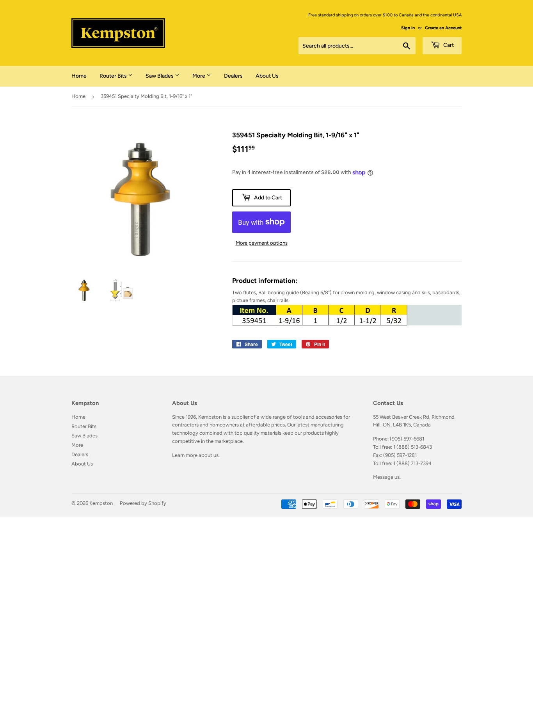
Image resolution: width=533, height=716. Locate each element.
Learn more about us (195, 455)
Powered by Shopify (143, 503)
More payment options (262, 243)
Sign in (408, 27)
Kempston (101, 503)
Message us (386, 477)
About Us (267, 76)
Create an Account (443, 27)
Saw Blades (160, 76)
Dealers (233, 76)
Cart (448, 45)
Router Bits (113, 76)
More (199, 76)
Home (79, 76)
